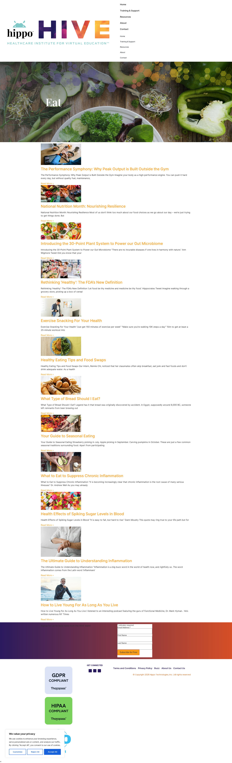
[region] (34, 743)
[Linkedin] (94, 670)
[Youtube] (90, 670)
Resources (125, 16)
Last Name (122, 643)
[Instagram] (99, 670)
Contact (124, 29)
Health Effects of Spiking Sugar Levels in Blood (82, 514)
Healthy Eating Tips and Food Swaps (73, 360)
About (123, 23)
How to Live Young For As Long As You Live (79, 605)
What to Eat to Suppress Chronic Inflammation (82, 475)
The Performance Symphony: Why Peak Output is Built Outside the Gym (105, 169)
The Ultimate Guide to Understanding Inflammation (86, 561)
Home (123, 4)
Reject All (35, 752)
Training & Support (129, 10)
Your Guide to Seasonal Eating (68, 436)
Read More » (47, 183)
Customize (17, 752)
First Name (122, 635)
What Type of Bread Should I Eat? (70, 398)
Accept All (52, 752)
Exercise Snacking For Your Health (71, 320)
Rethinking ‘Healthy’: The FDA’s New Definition (81, 282)
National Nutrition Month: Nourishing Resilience (83, 206)
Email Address (124, 627)
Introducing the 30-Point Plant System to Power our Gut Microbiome (102, 243)
